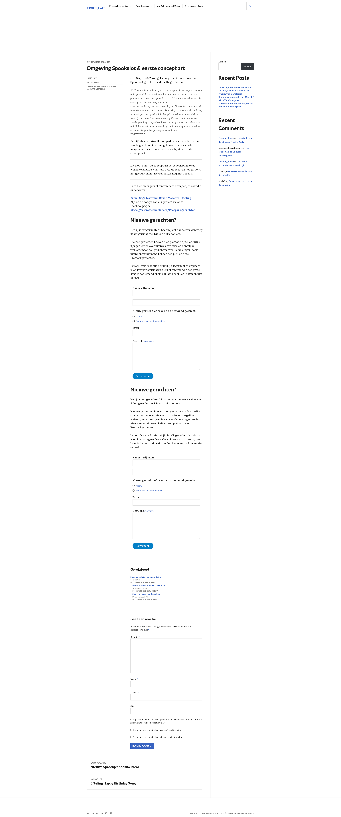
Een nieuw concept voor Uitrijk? (236, 97)
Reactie (135, 637)
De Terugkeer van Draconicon (234, 87)
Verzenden (143, 376)
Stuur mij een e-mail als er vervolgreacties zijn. (157, 730)
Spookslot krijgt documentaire (145, 577)
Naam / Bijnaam (143, 288)
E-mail (134, 692)
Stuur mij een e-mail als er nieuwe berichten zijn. (157, 737)
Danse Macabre (169, 198)
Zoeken (222, 61)
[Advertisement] (170, 32)
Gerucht (143, 341)
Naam (134, 679)
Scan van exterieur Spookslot (146, 594)
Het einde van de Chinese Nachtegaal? (233, 152)
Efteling (186, 198)
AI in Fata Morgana (228, 100)
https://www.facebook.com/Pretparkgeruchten (162, 210)
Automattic (249, 813)
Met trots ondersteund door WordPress (207, 813)
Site (132, 706)
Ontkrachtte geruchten (99, 62)
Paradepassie (142, 6)
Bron (136, 327)
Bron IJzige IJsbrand (144, 198)
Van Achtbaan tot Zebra (168, 6)
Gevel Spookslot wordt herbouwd (149, 585)
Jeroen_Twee (96, 8)
